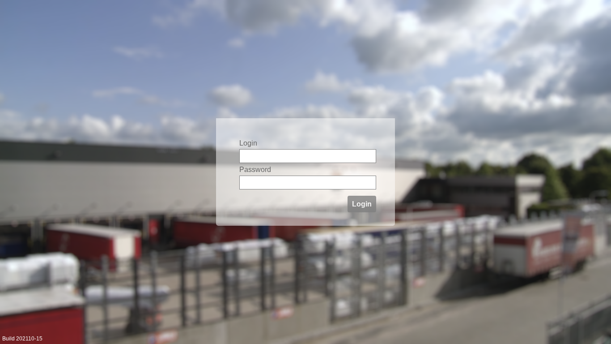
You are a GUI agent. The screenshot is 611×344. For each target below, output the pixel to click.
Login (362, 204)
